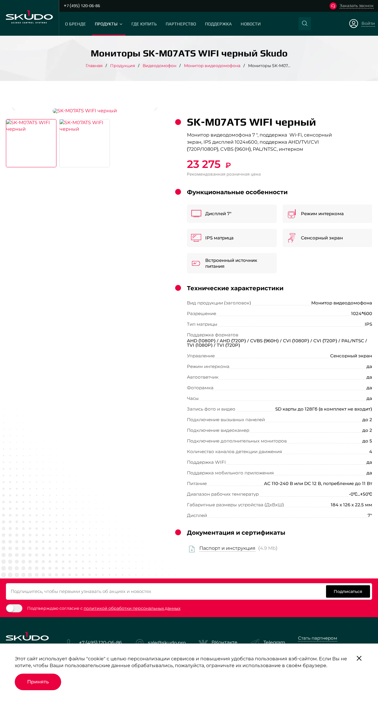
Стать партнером (317, 638)
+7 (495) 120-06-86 (82, 5)
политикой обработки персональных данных (132, 608)
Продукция (122, 65)
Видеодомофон (159, 65)
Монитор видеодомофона (212, 65)
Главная (94, 65)
